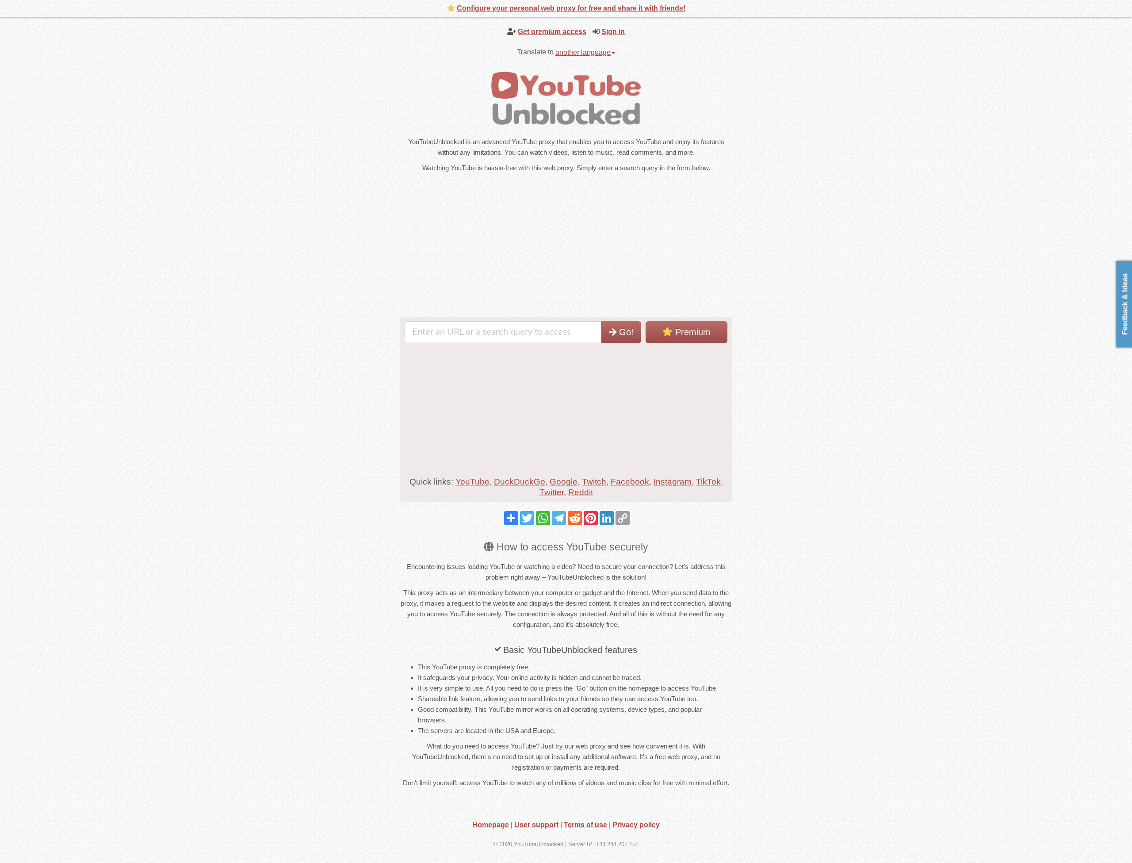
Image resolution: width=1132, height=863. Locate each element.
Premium (692, 332)
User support (536, 825)
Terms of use (585, 825)
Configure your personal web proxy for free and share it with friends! (571, 8)
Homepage (490, 825)
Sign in (613, 31)
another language (583, 52)
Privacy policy (636, 825)
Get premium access (552, 31)
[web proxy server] (566, 98)
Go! (625, 332)
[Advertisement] (486, 246)
